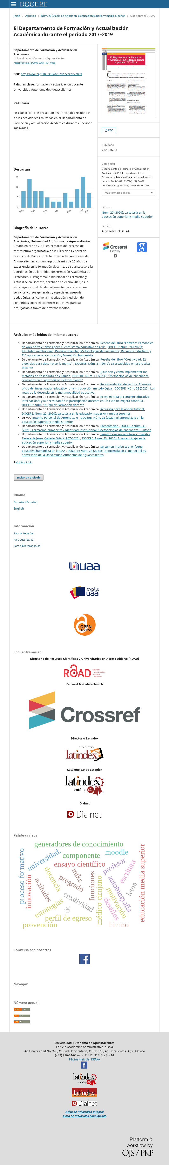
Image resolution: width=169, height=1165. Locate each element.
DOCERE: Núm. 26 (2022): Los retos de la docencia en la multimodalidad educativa (88, 390)
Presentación (109, 426)
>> (30, 462)
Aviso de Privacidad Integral (85, 1112)
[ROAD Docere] (84, 676)
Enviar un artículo (28, 477)
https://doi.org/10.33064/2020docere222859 (51, 74)
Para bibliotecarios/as (27, 546)
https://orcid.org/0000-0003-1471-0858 (34, 62)
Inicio (17, 16)
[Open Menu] (13, 4)
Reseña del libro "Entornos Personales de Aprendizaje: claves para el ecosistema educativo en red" (87, 345)
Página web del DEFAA (84, 1059)
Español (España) (26, 502)
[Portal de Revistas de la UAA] (84, 598)
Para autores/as (23, 539)
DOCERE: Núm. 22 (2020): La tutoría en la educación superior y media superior (76, 413)
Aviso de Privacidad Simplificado (84, 1116)
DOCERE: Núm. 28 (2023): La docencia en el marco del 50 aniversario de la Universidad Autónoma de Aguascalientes (84, 453)
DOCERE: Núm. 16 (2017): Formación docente (53, 405)
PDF (110, 130)
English (19, 508)
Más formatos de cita (117, 193)
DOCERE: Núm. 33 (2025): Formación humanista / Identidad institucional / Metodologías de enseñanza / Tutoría (86, 428)
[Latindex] (84, 762)
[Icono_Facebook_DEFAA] (84, 1067)
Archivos (30, 16)
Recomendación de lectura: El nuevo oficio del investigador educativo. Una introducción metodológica (86, 386)
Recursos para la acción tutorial (122, 409)
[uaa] (84, 570)
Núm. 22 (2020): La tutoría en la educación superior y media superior (83, 16)
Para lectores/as (23, 533)
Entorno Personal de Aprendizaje (55, 418)
